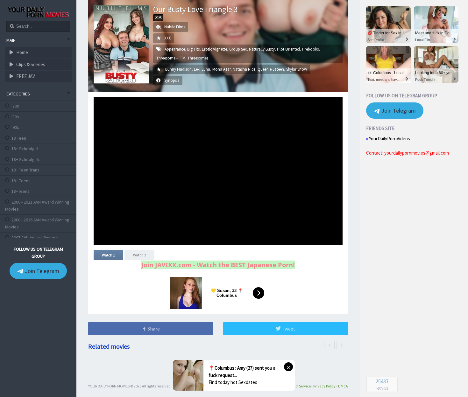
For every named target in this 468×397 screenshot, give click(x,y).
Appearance (175, 49)
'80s (15, 117)
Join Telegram (41, 271)
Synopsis (171, 80)
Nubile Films (174, 27)
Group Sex (238, 49)
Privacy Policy (324, 386)
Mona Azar (221, 69)
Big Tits (193, 49)
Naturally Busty (262, 49)
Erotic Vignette (214, 49)
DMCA (343, 386)
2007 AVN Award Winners (34, 237)
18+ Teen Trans (25, 170)
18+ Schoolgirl (24, 148)
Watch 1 (108, 255)
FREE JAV (25, 76)
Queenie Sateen (271, 69)
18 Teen (18, 138)
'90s (15, 127)
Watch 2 (139, 255)
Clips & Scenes (30, 64)
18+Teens (20, 191)
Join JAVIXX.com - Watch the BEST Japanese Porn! (218, 265)
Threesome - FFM (170, 58)
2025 (158, 18)
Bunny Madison (178, 69)
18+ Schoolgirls (25, 159)
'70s (15, 106)
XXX (167, 38)
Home (21, 52)
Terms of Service (298, 386)
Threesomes (198, 58)
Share (153, 328)
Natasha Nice (244, 69)
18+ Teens (21, 181)
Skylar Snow (296, 69)
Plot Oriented (288, 49)
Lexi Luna (202, 69)
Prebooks (310, 49)
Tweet (288, 328)
